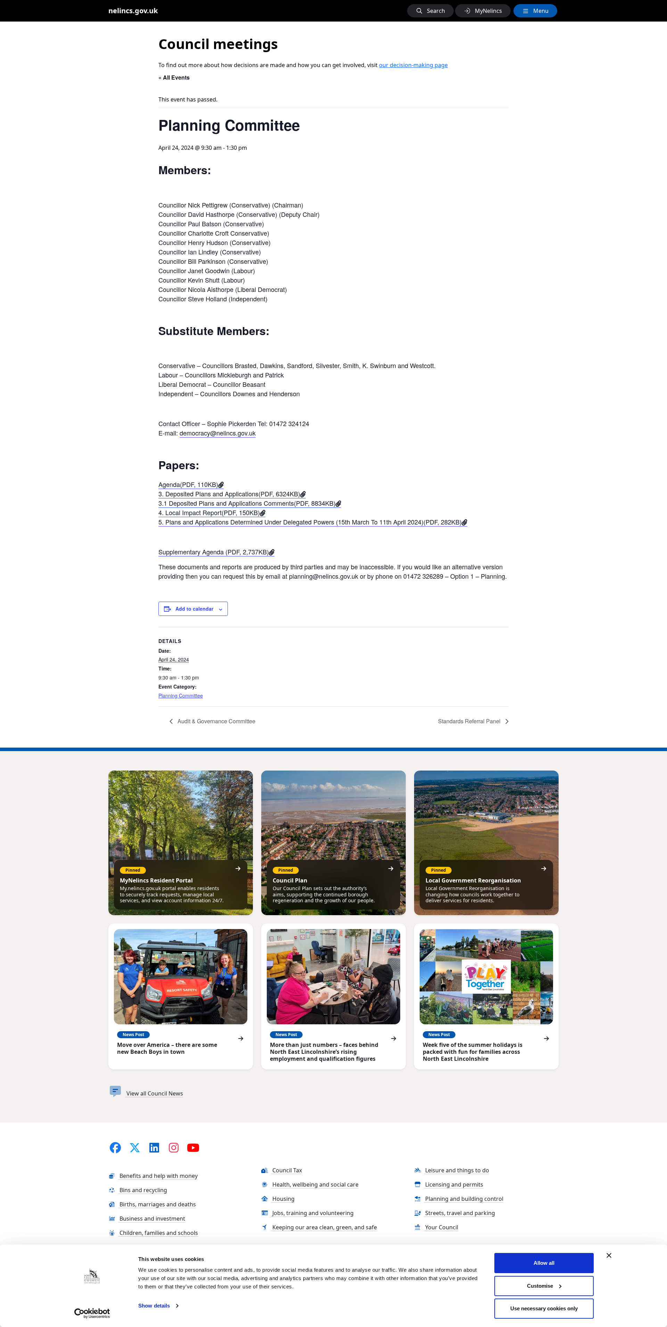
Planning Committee (180, 695)
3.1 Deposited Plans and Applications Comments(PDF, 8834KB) (247, 502)
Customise (540, 1286)
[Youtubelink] (193, 1147)
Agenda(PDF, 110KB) (188, 484)
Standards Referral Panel (470, 721)
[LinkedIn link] (154, 1147)
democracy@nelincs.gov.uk (218, 432)
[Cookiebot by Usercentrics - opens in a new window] (92, 1313)
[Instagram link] (174, 1147)
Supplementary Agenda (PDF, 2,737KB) (213, 551)
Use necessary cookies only (544, 1308)
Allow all (544, 1263)
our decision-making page (413, 65)
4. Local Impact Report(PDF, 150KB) (209, 512)
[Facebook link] (115, 1147)
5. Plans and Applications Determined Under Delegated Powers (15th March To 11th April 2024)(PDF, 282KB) (310, 521)
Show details (154, 1306)
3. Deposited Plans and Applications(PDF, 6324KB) (229, 493)
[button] (430, 10)
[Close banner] (609, 1255)
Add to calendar (194, 608)
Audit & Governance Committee (215, 721)
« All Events (174, 77)
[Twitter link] (135, 1147)
